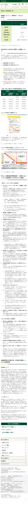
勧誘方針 (9, 476)
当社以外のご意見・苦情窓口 (12, 467)
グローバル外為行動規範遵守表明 (7, 490)
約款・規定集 (3, 487)
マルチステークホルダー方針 (16, 483)
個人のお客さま (5, 439)
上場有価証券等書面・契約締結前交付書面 (14, 487)
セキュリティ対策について (19, 490)
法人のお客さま (5, 458)
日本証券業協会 (18, 469)
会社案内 (3, 461)
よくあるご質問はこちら (7, 171)
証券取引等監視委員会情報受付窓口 (7, 469)
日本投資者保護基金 (4, 470)
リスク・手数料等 (15, 4)
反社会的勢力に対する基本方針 (6, 480)
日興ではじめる (5, 442)
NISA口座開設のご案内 (7, 432)
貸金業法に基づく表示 (5, 491)
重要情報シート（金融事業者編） (7, 485)
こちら (14, 45)
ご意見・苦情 (3, 467)
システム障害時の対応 (5, 486)
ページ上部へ (25, 498)
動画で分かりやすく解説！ (8, 426)
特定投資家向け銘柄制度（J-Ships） (7, 489)
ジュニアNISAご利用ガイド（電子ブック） (11, 143)
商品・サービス (5, 455)
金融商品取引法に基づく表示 (15, 486)
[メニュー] (26, 4)
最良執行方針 (3, 477)
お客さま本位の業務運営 (5, 483)
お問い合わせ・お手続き (7, 452)
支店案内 (4, 450)
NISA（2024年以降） (13, 423)
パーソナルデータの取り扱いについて (7, 478)
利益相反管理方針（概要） (17, 476)
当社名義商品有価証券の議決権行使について (18, 491)
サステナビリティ (5, 463)
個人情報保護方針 (10, 477)
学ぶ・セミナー (5, 447)
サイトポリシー (3, 476)
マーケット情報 (5, 445)
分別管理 (15, 485)
